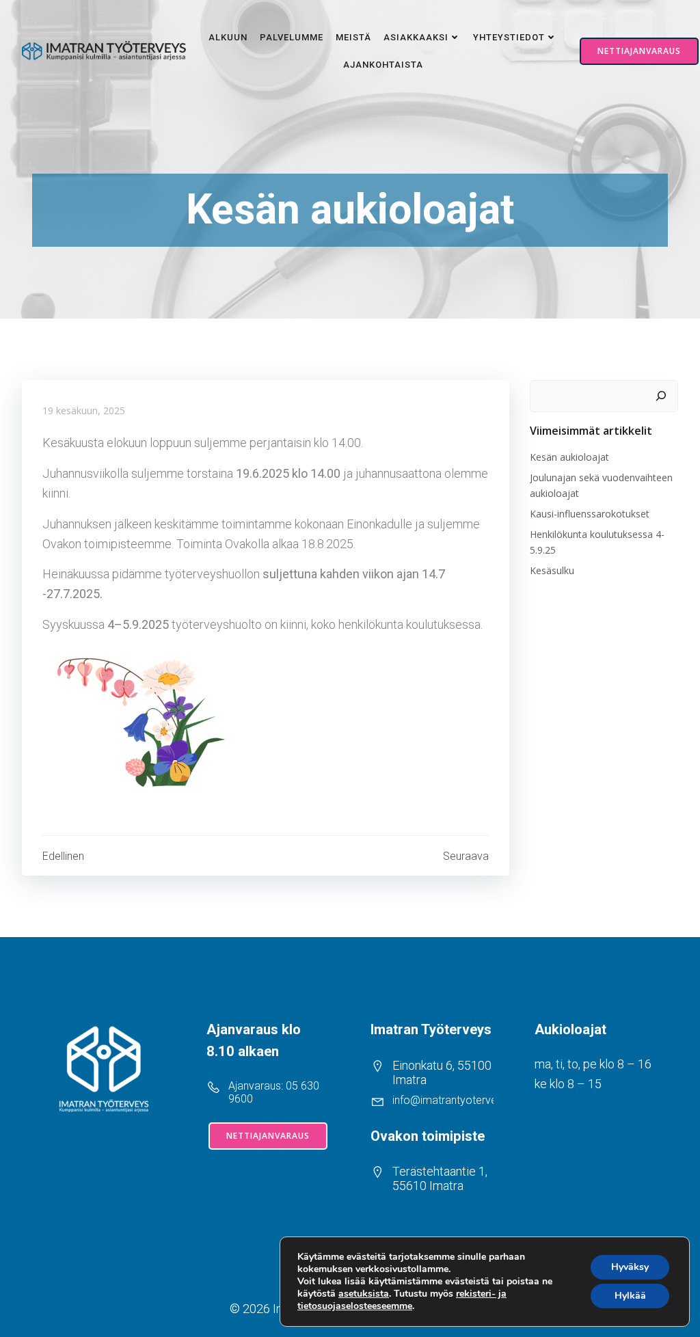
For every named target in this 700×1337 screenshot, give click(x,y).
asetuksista (363, 1294)
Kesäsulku (552, 570)
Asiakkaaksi (415, 37)
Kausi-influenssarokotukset (589, 513)
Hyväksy (630, 1266)
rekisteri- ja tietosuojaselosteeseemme (402, 1299)
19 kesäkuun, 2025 (83, 410)
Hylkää (630, 1295)
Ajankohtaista (383, 64)
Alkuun (227, 37)
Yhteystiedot (509, 37)
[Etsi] (661, 396)
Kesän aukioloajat (569, 456)
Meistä (353, 37)
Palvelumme (291, 37)
